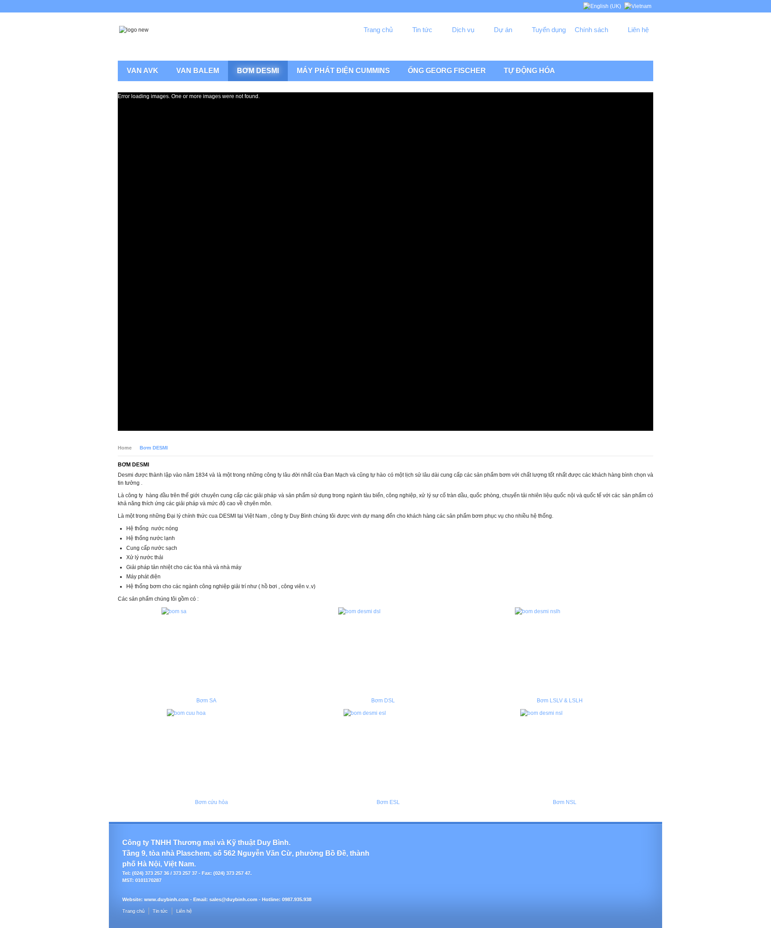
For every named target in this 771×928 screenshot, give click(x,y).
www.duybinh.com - (168, 899)
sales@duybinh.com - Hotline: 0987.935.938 (260, 899)
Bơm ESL (388, 802)
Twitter (626, 45)
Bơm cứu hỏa (211, 802)
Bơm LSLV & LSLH (560, 700)
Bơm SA (206, 700)
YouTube (641, 45)
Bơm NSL (564, 802)
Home (125, 447)
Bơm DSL (383, 700)
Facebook (610, 45)
